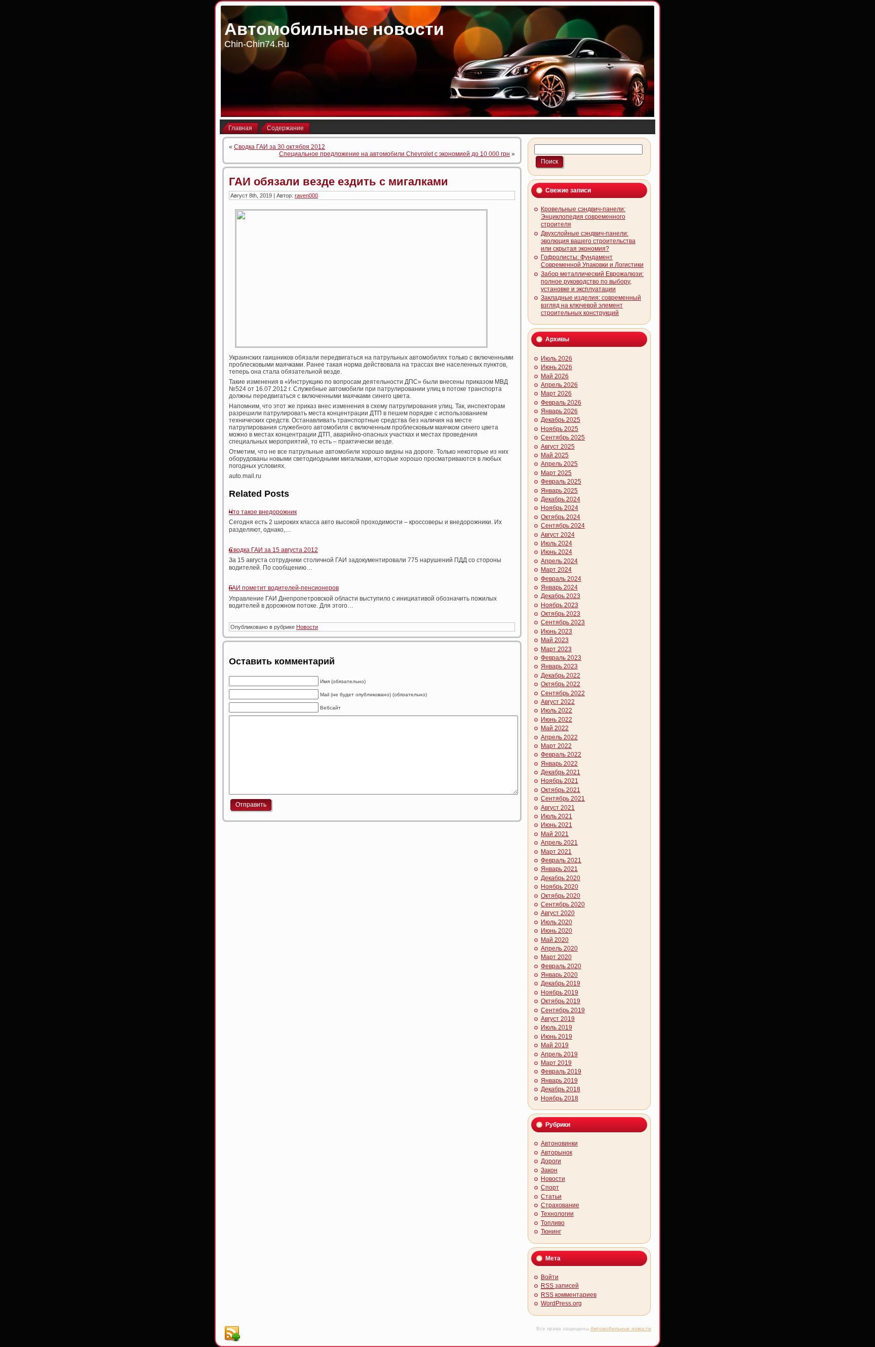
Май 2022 (555, 728)
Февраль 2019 (561, 1071)
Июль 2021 (556, 816)
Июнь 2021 (556, 824)
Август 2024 (558, 534)
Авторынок (556, 1152)
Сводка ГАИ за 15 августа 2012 (273, 549)
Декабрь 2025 (560, 419)
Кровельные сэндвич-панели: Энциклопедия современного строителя (583, 217)
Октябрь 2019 (560, 1001)
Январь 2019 (559, 1080)
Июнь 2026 (556, 367)
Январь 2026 (559, 411)
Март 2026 (556, 393)
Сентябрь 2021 (563, 798)
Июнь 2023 (556, 631)
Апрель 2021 (559, 842)
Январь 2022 (559, 763)
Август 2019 (558, 1018)
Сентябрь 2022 (563, 693)
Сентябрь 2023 (563, 622)
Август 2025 (558, 446)
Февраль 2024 (561, 578)
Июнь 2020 (556, 930)
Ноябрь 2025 (559, 428)
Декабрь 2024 (560, 499)
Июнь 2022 (556, 719)
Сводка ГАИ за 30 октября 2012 (279, 146)
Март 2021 (556, 851)
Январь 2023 (559, 666)
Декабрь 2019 (560, 983)
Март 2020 (556, 957)
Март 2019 (556, 1062)
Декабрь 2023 (560, 596)
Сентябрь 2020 (563, 904)
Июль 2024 (556, 543)
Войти (550, 1277)
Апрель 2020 (559, 948)
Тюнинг (551, 1231)
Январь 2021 (559, 869)
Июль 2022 (556, 710)
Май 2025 (555, 455)
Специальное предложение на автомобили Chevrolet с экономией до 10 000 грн (394, 153)
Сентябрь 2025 (563, 437)
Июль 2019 (556, 1027)
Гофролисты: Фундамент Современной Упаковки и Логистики (592, 261)
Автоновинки (559, 1143)
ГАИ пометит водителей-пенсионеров (284, 587)
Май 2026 (555, 376)
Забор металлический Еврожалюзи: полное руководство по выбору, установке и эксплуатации (592, 281)
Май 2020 (555, 939)
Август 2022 (558, 701)
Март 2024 (556, 569)
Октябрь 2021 (560, 790)
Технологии (557, 1213)
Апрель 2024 (559, 561)
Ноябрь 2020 (559, 886)
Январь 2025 (559, 490)
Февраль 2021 (561, 860)
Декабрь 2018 (560, 1089)
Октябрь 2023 (560, 613)
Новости (307, 627)
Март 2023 (556, 649)
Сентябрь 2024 (563, 525)
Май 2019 (555, 1045)
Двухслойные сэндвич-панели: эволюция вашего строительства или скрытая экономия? (588, 241)
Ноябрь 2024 (559, 507)
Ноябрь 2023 (559, 605)
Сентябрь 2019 (563, 1010)
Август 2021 (558, 807)
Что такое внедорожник (263, 512)
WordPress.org (561, 1303)
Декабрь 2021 (560, 772)
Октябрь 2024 (560, 517)
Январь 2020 (559, 974)
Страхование (560, 1205)
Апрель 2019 (559, 1054)
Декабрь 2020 (560, 878)
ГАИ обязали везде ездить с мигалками (338, 181)
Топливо (553, 1222)
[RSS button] (232, 1334)
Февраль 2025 (561, 481)
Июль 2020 (556, 922)
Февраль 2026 (561, 402)
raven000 (306, 195)
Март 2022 (556, 745)
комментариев (568, 1294)
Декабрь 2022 (560, 675)
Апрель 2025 (559, 463)
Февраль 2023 (561, 657)
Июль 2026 (556, 358)
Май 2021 (555, 834)
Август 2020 (558, 913)
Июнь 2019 (556, 1036)
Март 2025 (556, 473)
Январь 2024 (559, 587)
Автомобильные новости (334, 28)
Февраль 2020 (561, 966)
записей (560, 1285)
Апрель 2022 (559, 737)
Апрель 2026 (559, 384)
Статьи (551, 1196)
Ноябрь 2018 (559, 1098)
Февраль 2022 (561, 754)
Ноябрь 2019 (559, 992)
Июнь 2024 (556, 552)
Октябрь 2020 (560, 895)
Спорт (550, 1187)
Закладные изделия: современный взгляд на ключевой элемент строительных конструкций (591, 305)
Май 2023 (555, 640)
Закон (549, 1170)
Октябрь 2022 (560, 684)
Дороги (551, 1161)
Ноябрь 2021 (559, 780)
